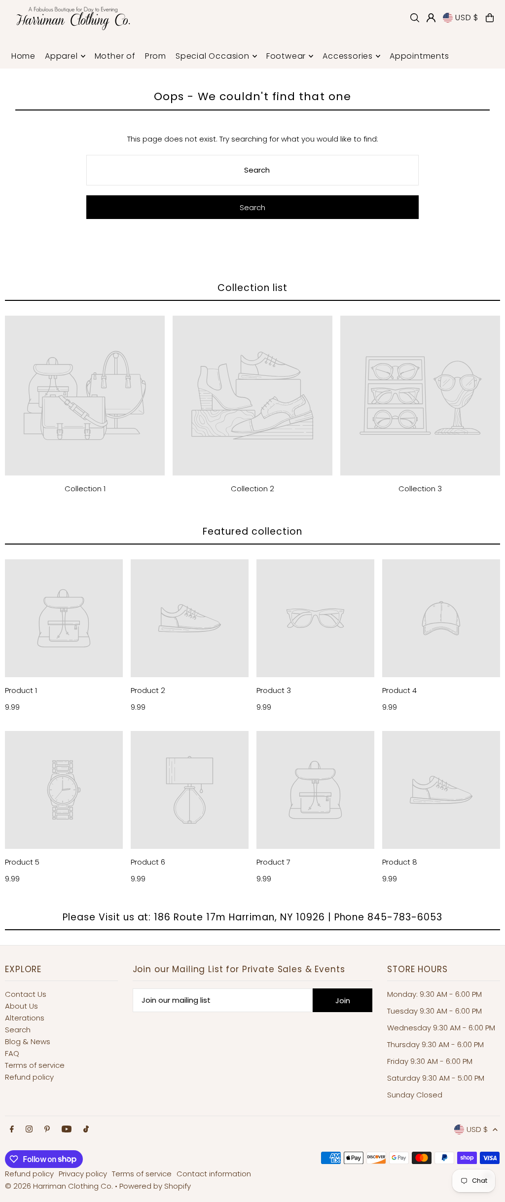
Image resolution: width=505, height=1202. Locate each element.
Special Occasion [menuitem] (213, 56)
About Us (21, 1006)
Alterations (24, 1018)
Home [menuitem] (23, 56)
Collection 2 (252, 488)
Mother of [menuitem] (115, 56)
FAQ (12, 1053)
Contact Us (25, 994)
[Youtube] (67, 1129)
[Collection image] (85, 395)
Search (18, 1029)
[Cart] (490, 17)
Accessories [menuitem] (348, 56)
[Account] (431, 17)
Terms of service (35, 1065)
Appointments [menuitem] (419, 56)
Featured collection (252, 531)
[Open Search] (414, 17)
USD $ (466, 17)
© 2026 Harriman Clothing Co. (60, 1186)
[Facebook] (12, 1129)
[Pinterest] (47, 1129)
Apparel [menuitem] (61, 56)
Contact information (214, 1173)
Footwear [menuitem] (286, 56)
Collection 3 (420, 488)
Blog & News (27, 1041)
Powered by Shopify (155, 1186)
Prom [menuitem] (155, 56)
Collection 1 (85, 488)
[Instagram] (29, 1129)
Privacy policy (83, 1173)
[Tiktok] (86, 1129)
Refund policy (29, 1077)
